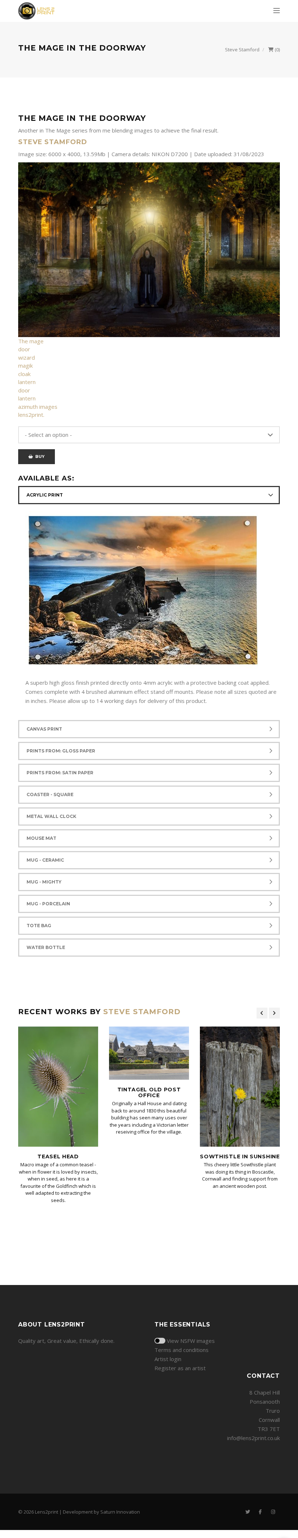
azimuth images (37, 406)
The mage (31, 341)
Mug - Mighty (44, 882)
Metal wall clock (51, 816)
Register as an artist (180, 1368)
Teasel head (58, 1156)
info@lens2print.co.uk (253, 1438)
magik (25, 365)
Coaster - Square (50, 794)
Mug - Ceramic (45, 860)
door (24, 349)
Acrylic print (45, 495)
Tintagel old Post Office (149, 1092)
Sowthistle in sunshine (239, 1156)
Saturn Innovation (120, 1512)
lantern (27, 382)
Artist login (167, 1359)
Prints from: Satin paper (60, 772)
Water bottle (46, 947)
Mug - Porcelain (48, 903)
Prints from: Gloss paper (61, 751)
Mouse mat (41, 838)
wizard (26, 357)
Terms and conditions (181, 1349)
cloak (24, 373)
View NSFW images (191, 1340)
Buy (39, 456)
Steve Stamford (242, 49)
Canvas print (44, 729)
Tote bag (39, 925)
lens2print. (31, 414)
